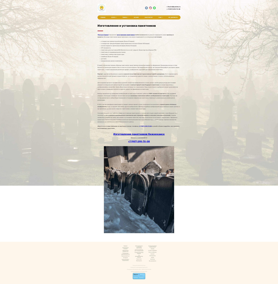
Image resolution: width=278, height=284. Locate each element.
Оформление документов (125, 251)
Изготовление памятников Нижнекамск (139, 134)
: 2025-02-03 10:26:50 (146, 269)
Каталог (136, 17)
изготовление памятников (126, 35)
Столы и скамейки (152, 250)
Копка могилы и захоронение (125, 260)
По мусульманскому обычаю (139, 256)
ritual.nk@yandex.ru (173, 7)
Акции (152, 257)
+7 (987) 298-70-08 (173, 9)
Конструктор (149, 17)
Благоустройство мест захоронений (139, 250)
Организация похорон (125, 248)
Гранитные (139, 259)
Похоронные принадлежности (125, 254)
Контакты (152, 259)
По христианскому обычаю (139, 253)
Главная (102, 17)
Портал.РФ (144, 267)
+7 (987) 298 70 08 (145, 126)
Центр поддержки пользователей (139, 271)
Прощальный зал (125, 256)
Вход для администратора (139, 265)
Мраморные (139, 260)
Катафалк (125, 257)
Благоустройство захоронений (152, 246)
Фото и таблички (152, 252)
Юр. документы (173, 17)
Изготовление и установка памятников (139, 247)
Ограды (152, 248)
